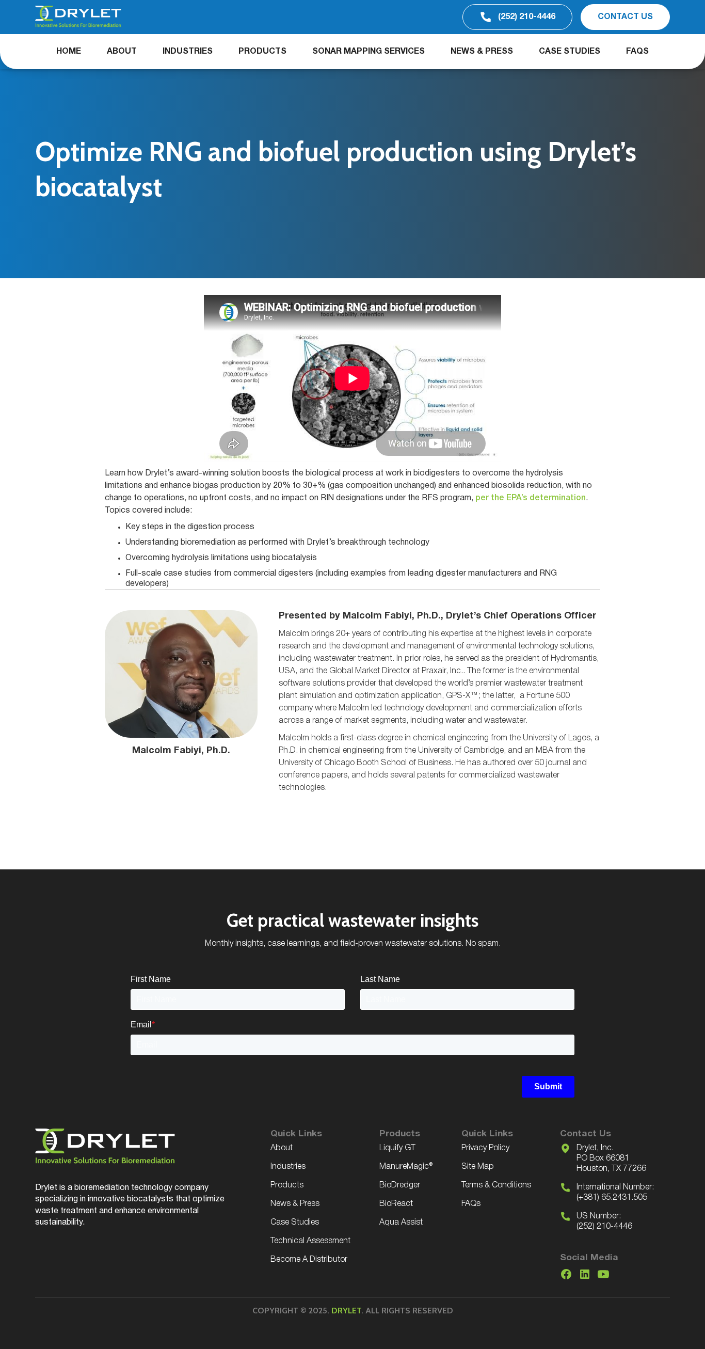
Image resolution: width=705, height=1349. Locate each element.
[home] (78, 17)
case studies (569, 51)
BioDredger (399, 1185)
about (122, 51)
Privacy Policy (485, 1148)
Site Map (477, 1166)
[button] (188, 51)
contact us (625, 17)
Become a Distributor (308, 1259)
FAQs (637, 51)
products (262, 51)
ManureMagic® (405, 1166)
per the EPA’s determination (530, 498)
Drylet (346, 1310)
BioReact (396, 1204)
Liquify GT (397, 1148)
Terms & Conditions (496, 1185)
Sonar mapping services (368, 51)
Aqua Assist (401, 1222)
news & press (482, 51)
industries (188, 51)
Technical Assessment (310, 1241)
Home (68, 51)
